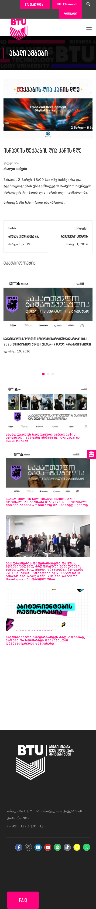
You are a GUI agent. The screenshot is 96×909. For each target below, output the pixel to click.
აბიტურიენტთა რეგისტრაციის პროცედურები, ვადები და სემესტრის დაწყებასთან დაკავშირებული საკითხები (45, 640)
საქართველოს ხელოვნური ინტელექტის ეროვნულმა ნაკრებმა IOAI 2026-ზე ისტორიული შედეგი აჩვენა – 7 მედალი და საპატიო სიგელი (47, 502)
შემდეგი (81, 228)
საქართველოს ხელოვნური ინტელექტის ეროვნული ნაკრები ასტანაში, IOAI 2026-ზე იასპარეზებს (43, 438)
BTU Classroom (67, 5)
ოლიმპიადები (70, 14)
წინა (12, 228)
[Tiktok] (67, 847)
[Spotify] (57, 847)
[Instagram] (28, 847)
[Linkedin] (38, 847)
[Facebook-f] (18, 847)
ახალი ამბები (15, 169)
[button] (43, 374)
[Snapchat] (77, 847)
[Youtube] (47, 847)
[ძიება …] (88, 4)
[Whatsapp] (86, 847)
